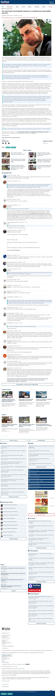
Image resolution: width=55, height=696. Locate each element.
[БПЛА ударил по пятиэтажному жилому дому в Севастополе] (24, 391)
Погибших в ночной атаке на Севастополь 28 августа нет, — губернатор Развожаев (9, 400)
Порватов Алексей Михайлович (10, 521)
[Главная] (5, 1)
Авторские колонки (6, 658)
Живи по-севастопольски (35, 486)
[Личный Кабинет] (50, 1)
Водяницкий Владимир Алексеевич (10, 525)
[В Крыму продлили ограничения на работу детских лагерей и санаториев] (7, 417)
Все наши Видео (33, 472)
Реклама (50, 6)
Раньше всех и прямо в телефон (36, 480)
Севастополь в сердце (34, 478)
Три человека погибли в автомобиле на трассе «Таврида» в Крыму (13, 451)
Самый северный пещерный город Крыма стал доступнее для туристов (26, 425)
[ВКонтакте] (3, 143)
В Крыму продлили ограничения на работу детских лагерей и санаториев (9, 425)
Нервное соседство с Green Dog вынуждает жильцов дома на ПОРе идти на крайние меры (44, 160)
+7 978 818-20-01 (5, 684)
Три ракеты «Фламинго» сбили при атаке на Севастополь (44, 400)
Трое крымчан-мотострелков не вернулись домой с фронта (13, 458)
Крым (17, 6)
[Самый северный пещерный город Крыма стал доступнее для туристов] (24, 417)
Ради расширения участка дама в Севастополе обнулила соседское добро (18, 160)
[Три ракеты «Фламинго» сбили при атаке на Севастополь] (41, 391)
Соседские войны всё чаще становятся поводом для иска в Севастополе (44, 154)
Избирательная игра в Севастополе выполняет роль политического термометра (11, 564)
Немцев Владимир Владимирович (10, 528)
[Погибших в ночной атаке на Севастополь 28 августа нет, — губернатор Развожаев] (7, 391)
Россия (23, 6)
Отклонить (4, 693)
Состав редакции (5, 662)
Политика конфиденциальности (31, 691)
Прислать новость (14, 440)
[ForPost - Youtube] (28, 664)
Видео (44, 6)
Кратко (3, 661)
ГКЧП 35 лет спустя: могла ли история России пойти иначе (40, 610)
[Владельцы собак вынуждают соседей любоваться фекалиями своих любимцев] (6, 165)
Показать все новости (14, 496)
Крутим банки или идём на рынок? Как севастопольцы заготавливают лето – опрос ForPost (12, 480)
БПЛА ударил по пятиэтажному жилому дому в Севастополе (26, 400)
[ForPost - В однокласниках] (29, 664)
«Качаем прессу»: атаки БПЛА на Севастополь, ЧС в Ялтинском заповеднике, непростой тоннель (12, 462)
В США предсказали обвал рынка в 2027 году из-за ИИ (40, 463)
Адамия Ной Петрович (8, 535)
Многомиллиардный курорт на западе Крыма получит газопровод (44, 425)
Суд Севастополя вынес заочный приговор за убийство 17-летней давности (13, 484)
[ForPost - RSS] (25, 664)
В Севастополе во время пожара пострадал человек (12, 455)
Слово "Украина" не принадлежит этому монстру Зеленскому (13, 546)
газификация (42, 421)
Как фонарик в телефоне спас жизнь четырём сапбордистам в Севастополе (13, 446)
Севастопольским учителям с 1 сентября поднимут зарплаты (13, 466)
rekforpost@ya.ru (5, 686)
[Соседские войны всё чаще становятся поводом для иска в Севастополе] (32, 152)
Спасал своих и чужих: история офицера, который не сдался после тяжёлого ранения (13, 475)
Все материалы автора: (11, 137)
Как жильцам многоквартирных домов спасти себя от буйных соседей (44, 167)
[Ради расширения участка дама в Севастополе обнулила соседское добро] (6, 159)
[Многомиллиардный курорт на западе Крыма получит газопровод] (41, 417)
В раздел (14, 569)
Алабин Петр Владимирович (9, 518)
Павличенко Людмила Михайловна (10, 515)
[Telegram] (8, 143)
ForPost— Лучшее (13, 666)
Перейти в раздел (14, 538)
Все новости (4, 657)
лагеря (9, 421)
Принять (10, 693)
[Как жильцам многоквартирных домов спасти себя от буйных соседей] (32, 165)
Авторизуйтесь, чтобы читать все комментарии (27, 384)
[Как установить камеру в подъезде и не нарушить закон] (6, 152)
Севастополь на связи (34, 470)
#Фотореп (37, 6)
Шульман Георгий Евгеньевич (9, 531)
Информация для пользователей (43, 650)
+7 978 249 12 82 (5, 648)
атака (9, 396)
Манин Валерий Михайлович (9, 508)
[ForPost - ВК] (26, 664)
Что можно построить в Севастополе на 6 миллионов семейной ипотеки (12, 470)
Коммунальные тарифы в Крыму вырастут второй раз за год (13, 488)
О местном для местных (35, 475)
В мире (29, 6)
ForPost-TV (4, 659)
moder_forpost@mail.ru (9, 646)
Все (2, 6)
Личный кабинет (41, 440)
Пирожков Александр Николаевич (10, 511)
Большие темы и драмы (35, 483)
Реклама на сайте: (5, 681)
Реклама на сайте (5, 633)
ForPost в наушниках (34, 488)
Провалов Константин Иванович (10, 504)
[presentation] (3, 408)
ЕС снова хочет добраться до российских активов (38, 450)
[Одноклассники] (6, 143)
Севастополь (10, 6)
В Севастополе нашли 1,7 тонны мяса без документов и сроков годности (12, 492)
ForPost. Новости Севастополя (17, 668)
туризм (26, 421)
